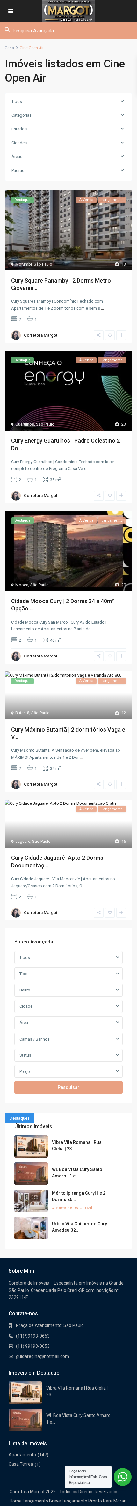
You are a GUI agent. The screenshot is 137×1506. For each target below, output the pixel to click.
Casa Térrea (21, 1464)
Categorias (21, 115)
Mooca (21, 584)
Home (16, 1500)
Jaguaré (22, 841)
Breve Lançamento (68, 1500)
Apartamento (22, 1454)
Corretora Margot (40, 335)
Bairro (24, 990)
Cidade (25, 1006)
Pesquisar (68, 1087)
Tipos (16, 101)
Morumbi (23, 264)
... (102, 308)
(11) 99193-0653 (33, 1336)
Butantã (22, 712)
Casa (9, 48)
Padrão (18, 170)
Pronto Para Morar (107, 1500)
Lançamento (35, 1500)
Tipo (23, 973)
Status (25, 1055)
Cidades (19, 142)
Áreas (16, 156)
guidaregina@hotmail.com (42, 1356)
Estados (19, 129)
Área (23, 1022)
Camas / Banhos (34, 1039)
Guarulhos (24, 424)
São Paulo (43, 264)
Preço (24, 1071)
